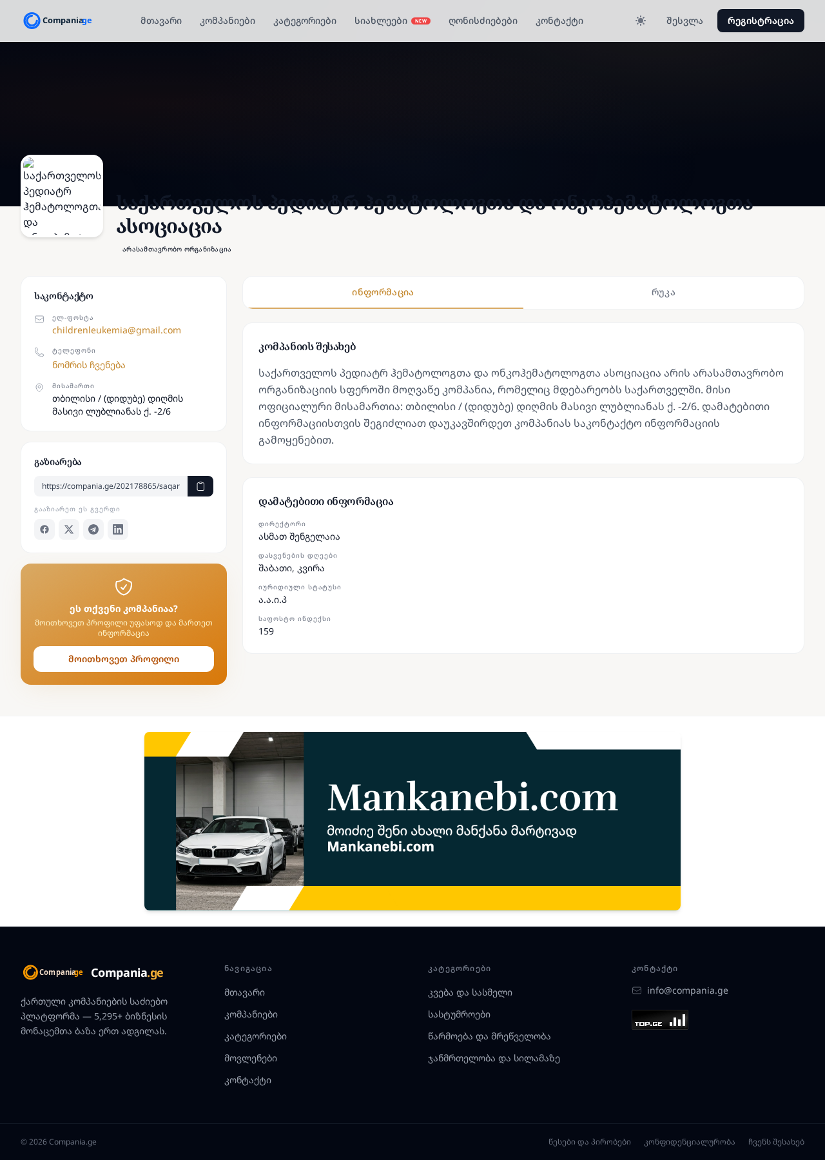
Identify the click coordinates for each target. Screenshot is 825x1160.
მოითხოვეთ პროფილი (123, 659)
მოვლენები (250, 1058)
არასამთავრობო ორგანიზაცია (176, 248)
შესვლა (684, 20)
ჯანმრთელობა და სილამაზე (494, 1058)
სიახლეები (390, 20)
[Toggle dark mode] (640, 20)
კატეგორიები (304, 20)
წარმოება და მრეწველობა (489, 1036)
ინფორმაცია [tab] (383, 292)
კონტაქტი (559, 20)
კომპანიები (227, 20)
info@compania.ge (687, 990)
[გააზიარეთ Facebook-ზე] (44, 529)
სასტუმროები (459, 1014)
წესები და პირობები (589, 1142)
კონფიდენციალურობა (689, 1142)
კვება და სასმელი (470, 992)
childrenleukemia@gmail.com (116, 330)
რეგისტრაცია (761, 20)
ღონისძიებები (483, 20)
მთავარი (161, 20)
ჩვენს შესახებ (776, 1142)
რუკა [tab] (663, 292)
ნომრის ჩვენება (89, 365)
